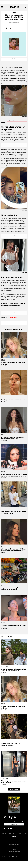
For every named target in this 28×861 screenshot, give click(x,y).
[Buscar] (25, 7)
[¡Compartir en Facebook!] (6, 28)
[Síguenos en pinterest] (11, 828)
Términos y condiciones (14, 844)
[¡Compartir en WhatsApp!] (21, 28)
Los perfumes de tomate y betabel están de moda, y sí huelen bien (13, 588)
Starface (19, 152)
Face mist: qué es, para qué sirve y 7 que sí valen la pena (13, 626)
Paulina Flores (5, 365)
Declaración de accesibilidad (14, 851)
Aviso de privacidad (14, 841)
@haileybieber (24, 116)
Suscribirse (14, 824)
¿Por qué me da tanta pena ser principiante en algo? (10, 744)
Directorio (14, 849)
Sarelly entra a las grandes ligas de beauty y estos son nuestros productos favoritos (14, 475)
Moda (3, 833)
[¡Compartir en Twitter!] (10, 28)
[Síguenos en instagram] (6, 828)
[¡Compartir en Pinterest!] (14, 28)
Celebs (25, 833)
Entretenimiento (19, 833)
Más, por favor (14, 789)
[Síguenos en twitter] (8, 828)
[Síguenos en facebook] (4, 828)
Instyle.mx (13, 317)
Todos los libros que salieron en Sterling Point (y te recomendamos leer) (13, 669)
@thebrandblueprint (15, 78)
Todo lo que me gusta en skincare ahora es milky (13, 400)
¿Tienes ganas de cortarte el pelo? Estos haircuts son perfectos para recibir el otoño (13, 550)
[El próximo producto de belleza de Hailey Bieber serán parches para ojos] (14, 44)
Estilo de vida (4, 666)
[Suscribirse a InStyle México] (14, 804)
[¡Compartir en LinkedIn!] (18, 28)
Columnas (3, 741)
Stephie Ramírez (5, 403)
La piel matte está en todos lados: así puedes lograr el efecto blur (12, 437)
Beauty (14, 12)
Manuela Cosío (15, 22)
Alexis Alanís (5, 477)
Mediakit (14, 846)
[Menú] (2, 7)
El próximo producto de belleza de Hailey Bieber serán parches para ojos (14, 17)
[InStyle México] (14, 7)
